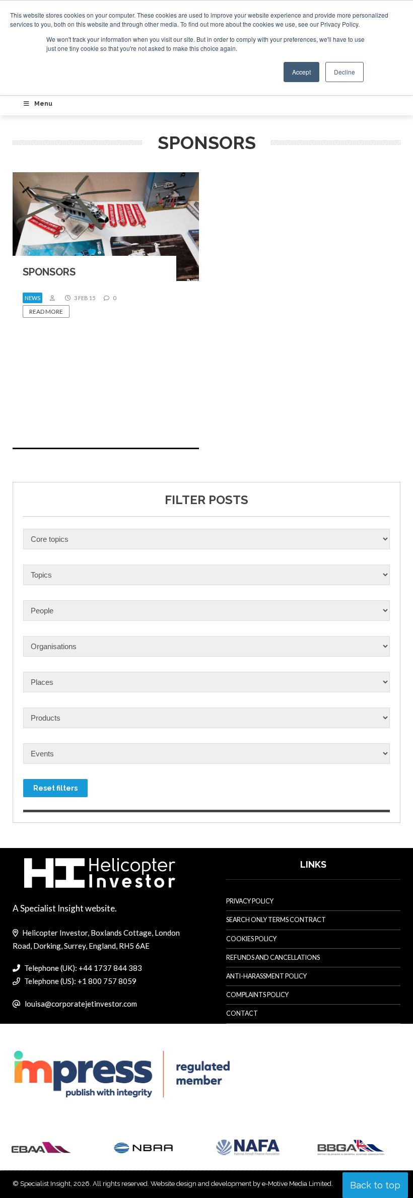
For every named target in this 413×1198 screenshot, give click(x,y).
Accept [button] (301, 71)
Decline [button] (344, 71)
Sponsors (49, 272)
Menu (43, 103)
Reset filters (55, 788)
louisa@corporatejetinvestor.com (81, 1003)
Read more (46, 311)
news (32, 298)
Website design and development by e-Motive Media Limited (241, 1183)
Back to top (375, 1185)
